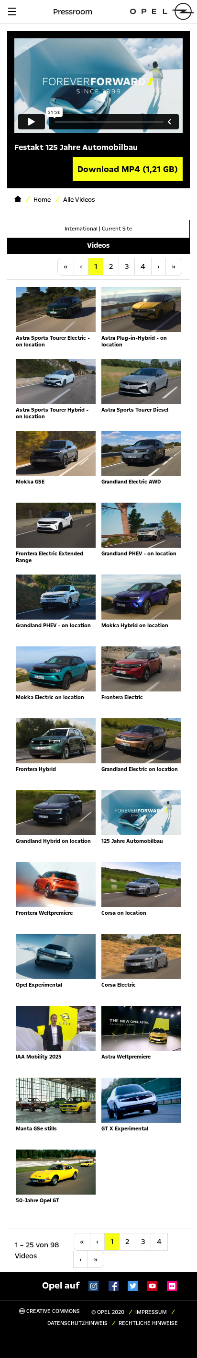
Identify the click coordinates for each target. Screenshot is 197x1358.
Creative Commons (52, 1311)
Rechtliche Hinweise (148, 1323)
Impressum (151, 1312)
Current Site (117, 228)
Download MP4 (127, 169)
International (81, 228)
